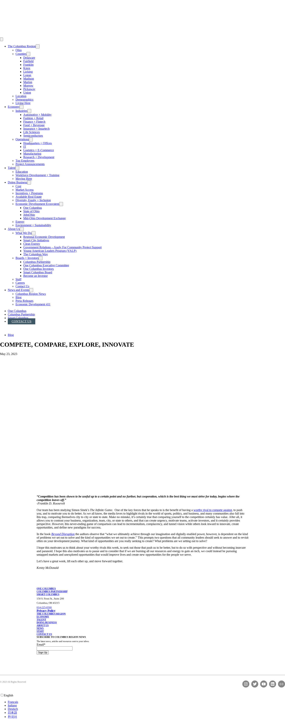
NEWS (40, 628)
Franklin (28, 64)
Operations (22, 139)
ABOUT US (43, 625)
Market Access (25, 189)
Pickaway (29, 89)
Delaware (29, 57)
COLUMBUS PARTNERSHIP (52, 591)
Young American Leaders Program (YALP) (49, 250)
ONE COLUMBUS (46, 588)
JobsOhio (29, 214)
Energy (20, 221)
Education (22, 171)
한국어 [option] (12, 716)
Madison (28, 78)
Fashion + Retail (33, 118)
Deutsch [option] (13, 709)
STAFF (40, 631)
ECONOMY (43, 616)
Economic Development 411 (33, 304)
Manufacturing (32, 153)
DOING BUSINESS (47, 622)
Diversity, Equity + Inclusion (33, 200)
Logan (27, 75)
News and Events (18, 290)
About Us (14, 229)
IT (24, 146)
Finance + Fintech (34, 121)
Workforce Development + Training (37, 175)
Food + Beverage (34, 125)
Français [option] (13, 702)
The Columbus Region (22, 46)
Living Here (23, 103)
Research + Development (38, 157)
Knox (26, 68)
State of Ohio (31, 211)
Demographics (24, 99)
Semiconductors (33, 135)
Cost (18, 186)
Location (21, 96)
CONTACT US (44, 634)
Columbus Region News (31, 293)
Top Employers (25, 160)
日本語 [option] (12, 712)
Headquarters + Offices (37, 143)
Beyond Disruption (63, 534)
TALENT (41, 619)
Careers (20, 282)
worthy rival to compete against (212, 510)
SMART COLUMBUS (48, 594)
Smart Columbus (18, 318)
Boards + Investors (27, 258)
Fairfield (28, 61)
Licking (28, 71)
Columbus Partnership (36, 261)
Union (27, 92)
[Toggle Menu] (1, 39)
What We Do (24, 233)
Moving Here (24, 178)
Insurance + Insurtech (36, 128)
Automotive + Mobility (37, 114)
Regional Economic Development (44, 236)
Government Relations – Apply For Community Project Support (62, 247)
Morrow (28, 85)
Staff (18, 279)
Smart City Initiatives (36, 240)
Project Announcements (30, 164)
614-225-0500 (44, 607)
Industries (21, 110)
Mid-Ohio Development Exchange (44, 218)
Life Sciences (31, 132)
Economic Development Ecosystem (37, 204)
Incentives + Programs (29, 193)
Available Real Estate (29, 196)
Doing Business (17, 182)
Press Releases (24, 300)
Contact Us (22, 286)
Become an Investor (35, 275)
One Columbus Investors (38, 268)
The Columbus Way (35, 254)
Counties (21, 53)
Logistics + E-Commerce (38, 150)
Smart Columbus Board (37, 272)
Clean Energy (31, 243)
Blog (19, 297)
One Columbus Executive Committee (46, 265)
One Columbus (32, 207)
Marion (27, 82)
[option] (146, 702)
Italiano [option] (12, 705)
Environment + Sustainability (33, 225)
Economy (14, 106)
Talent (11, 167)
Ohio (19, 50)
